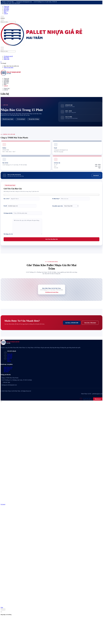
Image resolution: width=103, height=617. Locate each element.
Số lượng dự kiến (8, 213)
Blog (5, 12)
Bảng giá (6, 10)
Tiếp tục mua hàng (8, 67)
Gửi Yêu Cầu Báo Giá (51, 239)
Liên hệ (6, 13)
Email (5, 205)
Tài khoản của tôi (8, 56)
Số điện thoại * (56, 198)
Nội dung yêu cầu (8, 234)
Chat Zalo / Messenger (90, 322)
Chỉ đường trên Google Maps (51, 292)
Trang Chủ (6, 88)
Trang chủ (6, 6)
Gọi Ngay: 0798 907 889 (71, 322)
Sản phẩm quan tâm (57, 206)
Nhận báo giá (98, 399)
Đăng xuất (6, 59)
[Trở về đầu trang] (1, 401)
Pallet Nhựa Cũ (8, 368)
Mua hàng (6, 57)
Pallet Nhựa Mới (8, 367)
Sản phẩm (6, 9)
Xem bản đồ (96, 175)
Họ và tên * (7, 198)
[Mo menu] (2, 17)
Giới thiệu (6, 7)
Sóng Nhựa (7, 370)
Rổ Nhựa (6, 371)
